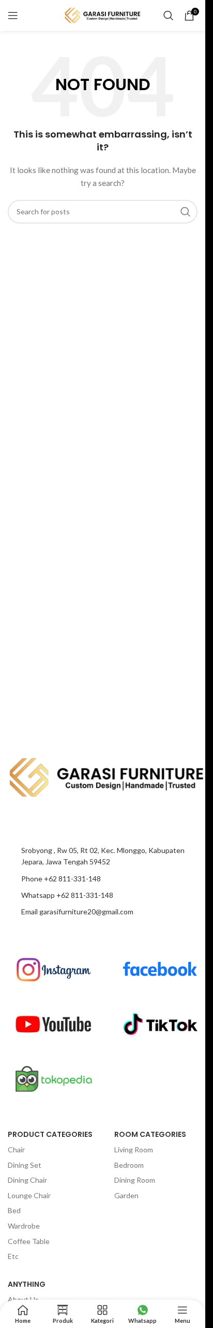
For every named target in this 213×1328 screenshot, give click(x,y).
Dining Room (134, 1180)
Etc (13, 1256)
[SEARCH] (185, 212)
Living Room (133, 1149)
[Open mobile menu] (13, 15)
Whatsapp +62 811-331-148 (67, 895)
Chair (16, 1149)
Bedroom (129, 1165)
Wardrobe (24, 1225)
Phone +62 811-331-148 (61, 878)
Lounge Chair (29, 1195)
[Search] (168, 15)
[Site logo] (103, 14)
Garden (126, 1195)
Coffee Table (29, 1241)
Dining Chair (27, 1180)
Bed (14, 1210)
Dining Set (24, 1165)
